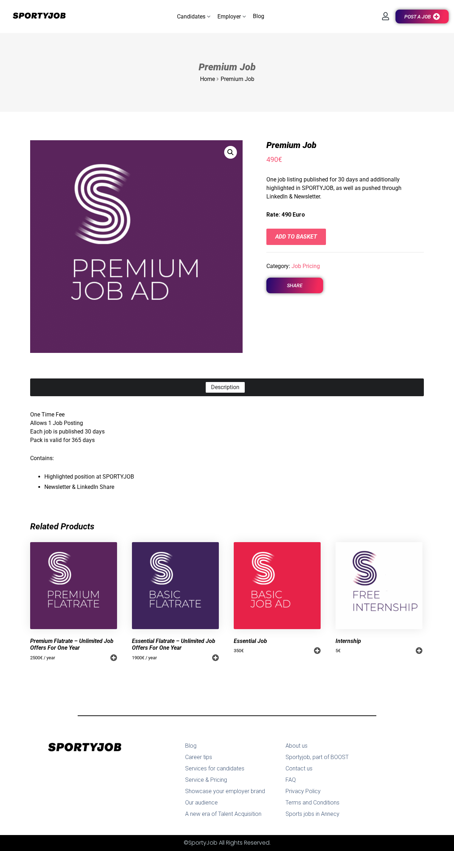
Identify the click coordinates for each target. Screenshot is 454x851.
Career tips (198, 757)
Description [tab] (225, 387)
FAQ (291, 779)
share (295, 285)
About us (297, 745)
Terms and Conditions (312, 802)
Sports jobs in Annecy (312, 814)
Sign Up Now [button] (113, 657)
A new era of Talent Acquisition (223, 814)
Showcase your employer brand (225, 791)
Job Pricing (306, 266)
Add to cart (317, 650)
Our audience (201, 802)
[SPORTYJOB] (35, 16)
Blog (190, 745)
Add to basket (296, 236)
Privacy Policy (303, 791)
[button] (193, 16)
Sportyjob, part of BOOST (317, 757)
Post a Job (417, 17)
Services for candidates (214, 768)
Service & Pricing (206, 779)
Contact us (299, 768)
